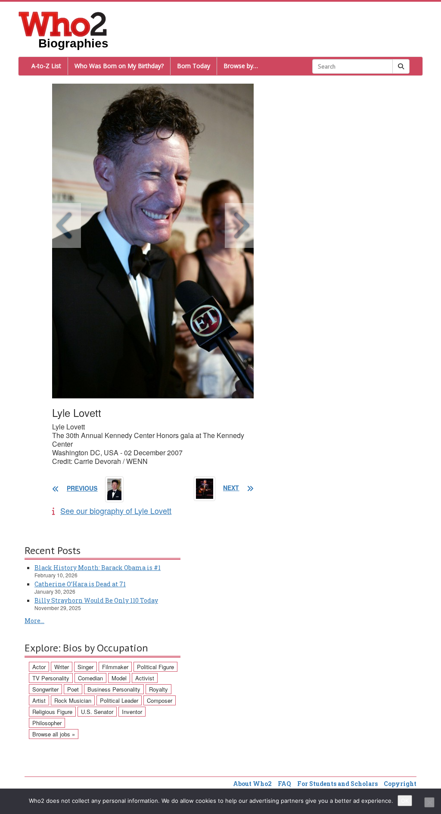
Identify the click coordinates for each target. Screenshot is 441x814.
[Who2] (63, 23)
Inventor (132, 712)
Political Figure (155, 667)
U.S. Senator (97, 712)
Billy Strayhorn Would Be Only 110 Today (96, 600)
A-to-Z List (46, 66)
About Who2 (252, 784)
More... (34, 621)
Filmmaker (115, 667)
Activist (144, 678)
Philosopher (47, 723)
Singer (85, 667)
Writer (61, 667)
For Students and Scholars (337, 784)
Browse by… (241, 66)
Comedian (90, 678)
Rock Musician (72, 700)
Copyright (400, 784)
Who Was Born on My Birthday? (119, 66)
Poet (73, 689)
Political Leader (119, 700)
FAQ (284, 784)
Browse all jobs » (53, 734)
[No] (429, 802)
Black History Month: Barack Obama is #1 (97, 568)
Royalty (158, 689)
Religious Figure (52, 712)
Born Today (193, 66)
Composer (159, 700)
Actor (39, 667)
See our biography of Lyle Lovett (115, 510)
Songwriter (45, 689)
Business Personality (113, 689)
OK (405, 800)
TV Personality (50, 678)
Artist (39, 700)
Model (119, 678)
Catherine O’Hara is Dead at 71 (80, 584)
